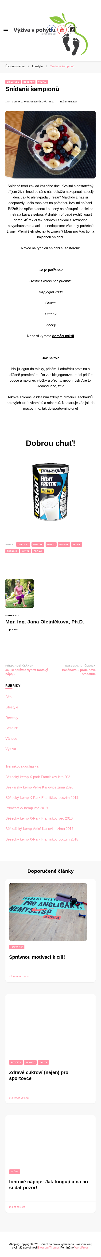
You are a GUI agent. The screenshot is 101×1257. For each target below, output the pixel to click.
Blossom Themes (49, 1247)
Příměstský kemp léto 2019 (26, 808)
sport (76, 544)
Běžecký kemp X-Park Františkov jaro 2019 (39, 818)
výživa (25, 551)
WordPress (81, 1247)
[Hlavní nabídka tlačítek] (6, 30)
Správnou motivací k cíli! (37, 957)
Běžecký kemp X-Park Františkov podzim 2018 (41, 839)
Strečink (11, 728)
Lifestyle (13, 82)
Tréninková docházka (21, 766)
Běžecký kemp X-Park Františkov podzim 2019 (41, 798)
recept (63, 544)
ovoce (51, 544)
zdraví (38, 551)
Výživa (42, 82)
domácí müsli (63, 336)
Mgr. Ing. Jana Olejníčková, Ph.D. (33, 102)
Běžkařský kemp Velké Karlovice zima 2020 (39, 787)
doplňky (23, 544)
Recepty (28, 82)
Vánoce (11, 738)
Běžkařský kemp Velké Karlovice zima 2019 (39, 829)
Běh (8, 697)
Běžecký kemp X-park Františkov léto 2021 (38, 777)
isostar (38, 544)
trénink (12, 551)
